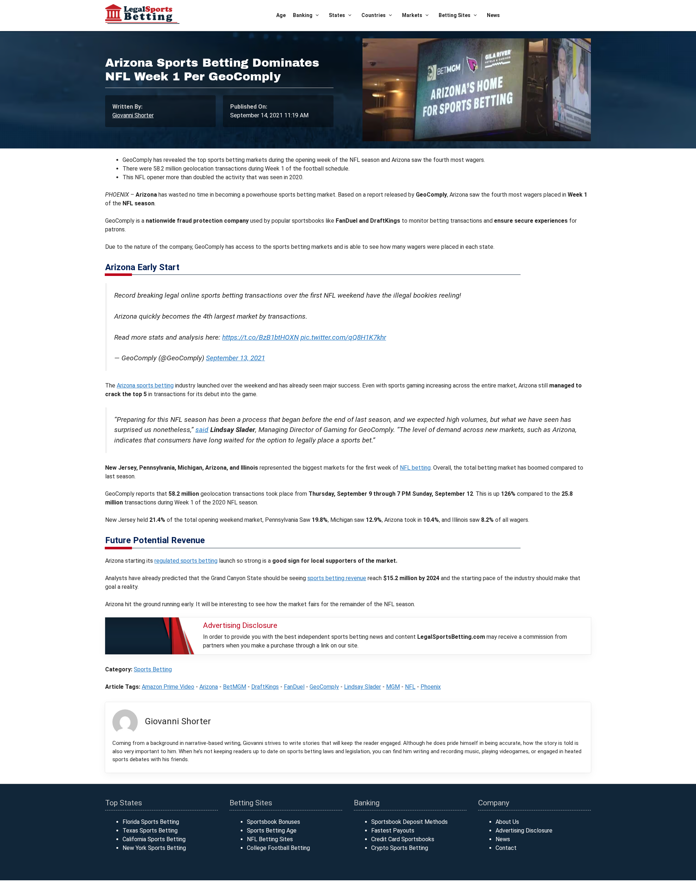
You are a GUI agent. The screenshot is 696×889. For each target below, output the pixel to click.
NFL (410, 686)
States (337, 15)
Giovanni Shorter (133, 115)
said (201, 429)
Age (281, 15)
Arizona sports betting (145, 385)
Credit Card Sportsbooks (402, 839)
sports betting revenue (336, 578)
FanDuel (294, 686)
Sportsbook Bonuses (273, 821)
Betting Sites (455, 15)
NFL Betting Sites (270, 839)
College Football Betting (278, 847)
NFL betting (415, 467)
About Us (507, 821)
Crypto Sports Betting (399, 847)
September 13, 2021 (235, 358)
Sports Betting (153, 669)
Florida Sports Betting (151, 821)
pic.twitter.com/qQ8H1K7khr (343, 337)
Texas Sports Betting (150, 830)
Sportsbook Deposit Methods (409, 821)
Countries (373, 15)
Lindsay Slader (362, 686)
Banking (302, 15)
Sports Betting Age (272, 830)
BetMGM (234, 686)
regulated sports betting (186, 560)
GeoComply (324, 686)
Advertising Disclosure (524, 830)
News (493, 15)
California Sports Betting (154, 839)
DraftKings (265, 686)
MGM (393, 686)
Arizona (208, 686)
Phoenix (430, 686)
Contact (506, 847)
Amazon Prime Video (168, 686)
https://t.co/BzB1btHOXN (260, 337)
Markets (412, 15)
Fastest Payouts (392, 830)
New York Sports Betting (154, 847)
